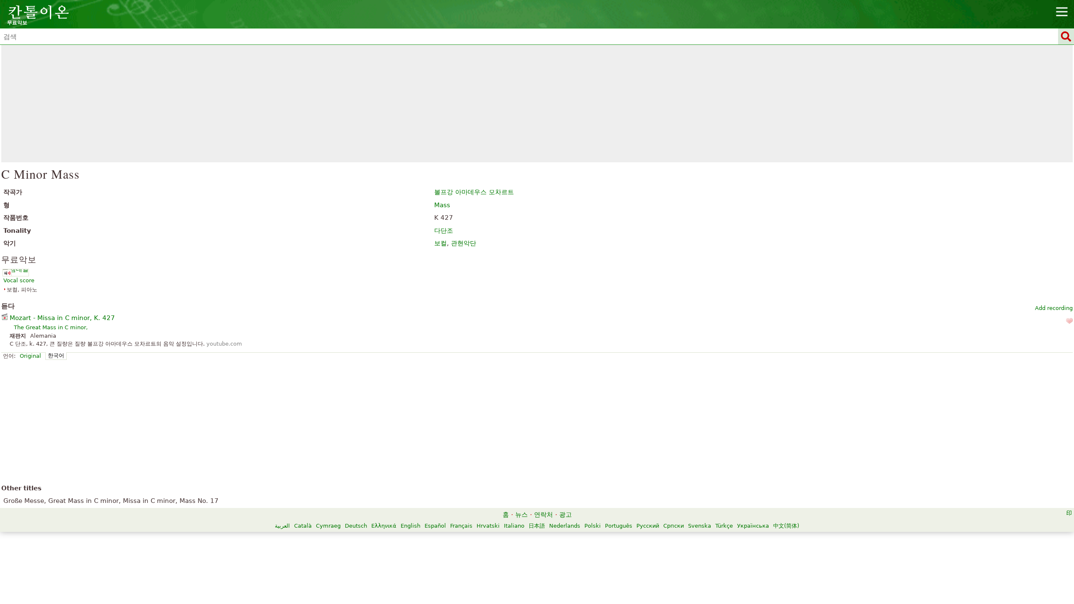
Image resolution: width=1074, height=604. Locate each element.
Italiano (514, 526)
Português (618, 526)
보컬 (440, 243)
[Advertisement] (537, 103)
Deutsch (356, 526)
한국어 (56, 355)
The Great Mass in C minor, (51, 327)
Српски (673, 526)
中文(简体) (786, 526)
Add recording (1054, 308)
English (410, 526)
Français (461, 526)
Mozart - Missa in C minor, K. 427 (62, 318)
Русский (647, 526)
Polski (592, 526)
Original (30, 356)
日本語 (537, 526)
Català (303, 526)
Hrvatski (488, 526)
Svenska (699, 526)
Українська (753, 526)
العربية (282, 526)
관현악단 (463, 243)
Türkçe (724, 526)
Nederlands (564, 526)
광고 (565, 514)
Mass (442, 205)
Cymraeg (328, 526)
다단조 (443, 230)
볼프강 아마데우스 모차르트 (474, 192)
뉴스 (521, 514)
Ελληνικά (383, 526)
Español (435, 526)
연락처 (543, 514)
